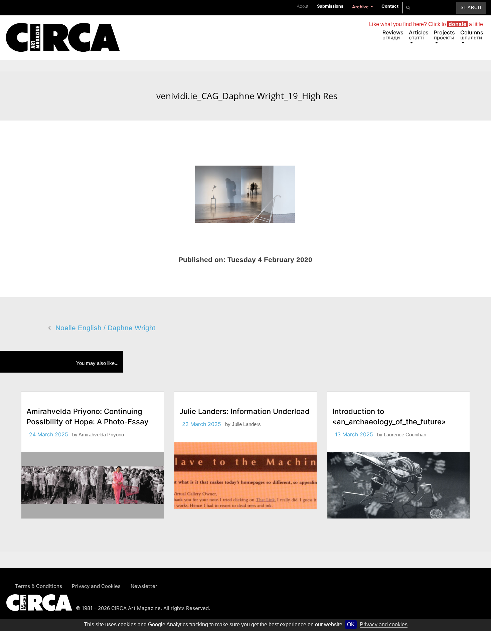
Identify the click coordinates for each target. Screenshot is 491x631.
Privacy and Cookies (96, 586)
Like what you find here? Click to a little (426, 24)
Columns (471, 35)
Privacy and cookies (383, 624)
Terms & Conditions (38, 586)
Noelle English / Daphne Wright (105, 328)
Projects (444, 35)
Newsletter (144, 586)
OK (351, 624)
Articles (419, 35)
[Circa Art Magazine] (62, 29)
